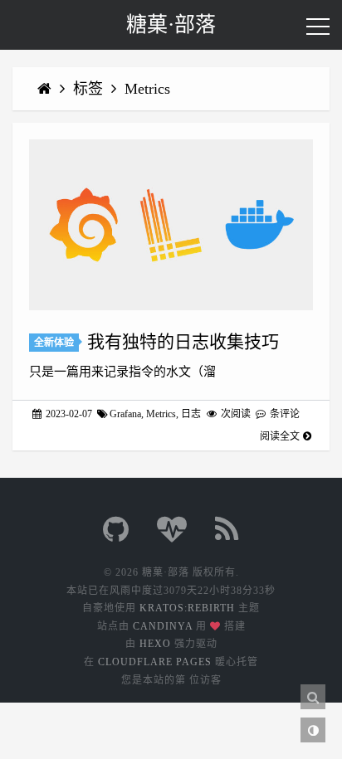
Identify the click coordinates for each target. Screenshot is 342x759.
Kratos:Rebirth (187, 608)
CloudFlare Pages (155, 662)
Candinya (163, 626)
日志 (191, 414)
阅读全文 (280, 436)
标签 (90, 88)
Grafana (125, 414)
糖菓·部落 (171, 24)
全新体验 (54, 342)
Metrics (147, 88)
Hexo (155, 644)
